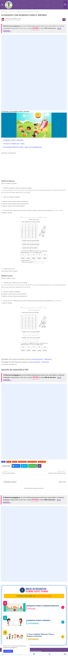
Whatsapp (33, 466)
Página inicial (4, 12)
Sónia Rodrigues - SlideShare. (41, 359)
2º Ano (15, 462)
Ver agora (12, 647)
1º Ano (9, 462)
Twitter (25, 466)
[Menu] (2, 5)
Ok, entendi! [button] (8, 651)
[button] (65, 4)
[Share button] (39, 466)
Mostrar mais (62, 482)
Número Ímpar (32, 462)
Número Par (12, 12)
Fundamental (22, 462)
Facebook (16, 466)
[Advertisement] (34, 72)
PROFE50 (35, 28)
